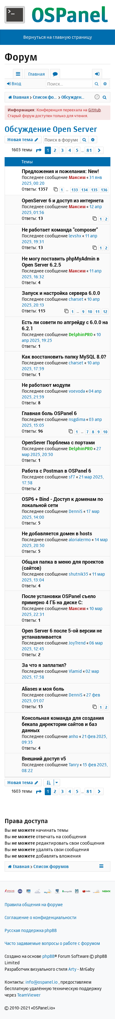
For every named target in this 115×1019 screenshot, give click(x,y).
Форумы (56, 75)
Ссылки (19, 75)
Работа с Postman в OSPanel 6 (56, 470)
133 (74, 190)
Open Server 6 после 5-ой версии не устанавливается (62, 633)
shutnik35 (78, 574)
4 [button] (69, 150)
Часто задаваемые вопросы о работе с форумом (52, 943)
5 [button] (77, 150)
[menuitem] (104, 97)
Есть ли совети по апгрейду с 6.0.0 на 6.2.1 (65, 325)
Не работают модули (46, 385)
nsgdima (77, 419)
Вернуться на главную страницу (57, 37)
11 (97, 311)
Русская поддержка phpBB (31, 930)
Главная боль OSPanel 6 (49, 413)
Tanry (74, 764)
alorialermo (80, 539)
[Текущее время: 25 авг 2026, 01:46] (97, 97)
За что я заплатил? (44, 665)
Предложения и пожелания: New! (60, 171)
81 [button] (89, 150)
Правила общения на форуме (34, 904)
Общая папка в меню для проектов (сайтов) (63, 564)
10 (90, 311)
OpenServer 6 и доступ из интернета (63, 200)
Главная (36, 74)
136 (104, 190)
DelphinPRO (81, 334)
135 (94, 190)
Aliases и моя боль (43, 688)
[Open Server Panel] (57, 14)
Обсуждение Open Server (51, 129)
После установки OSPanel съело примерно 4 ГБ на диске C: (59, 599)
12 (105, 311)
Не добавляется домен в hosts (57, 533)
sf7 (72, 476)
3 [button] (62, 150)
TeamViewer (28, 994)
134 (84, 190)
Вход (16, 83)
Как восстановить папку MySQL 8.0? (64, 356)
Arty (72, 969)
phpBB (48, 956)
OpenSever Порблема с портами (58, 442)
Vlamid (75, 671)
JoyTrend (77, 642)
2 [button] (55, 150)
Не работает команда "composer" (60, 229)
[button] (38, 150)
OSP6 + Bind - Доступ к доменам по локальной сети (62, 502)
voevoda (77, 391)
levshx (75, 235)
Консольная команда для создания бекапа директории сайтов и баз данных (63, 724)
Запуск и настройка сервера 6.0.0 (61, 293)
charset (76, 299)
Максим (77, 177)
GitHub (94, 109)
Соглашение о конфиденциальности (40, 917)
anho (73, 736)
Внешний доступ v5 (44, 758)
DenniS (75, 511)
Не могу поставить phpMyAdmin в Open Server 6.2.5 (60, 261)
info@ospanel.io (41, 982)
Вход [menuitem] (99, 75)
